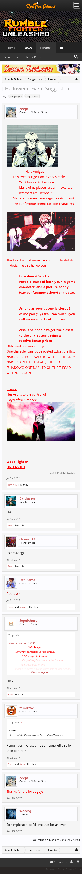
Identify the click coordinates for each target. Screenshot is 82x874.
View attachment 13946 (22, 643)
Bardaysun (27, 498)
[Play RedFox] (41, 5)
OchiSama (27, 580)
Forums (45, 47)
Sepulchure (28, 620)
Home (11, 47)
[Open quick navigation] (76, 79)
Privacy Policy (73, 869)
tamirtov (12, 484)
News (28, 47)
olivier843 (27, 539)
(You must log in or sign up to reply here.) (56, 840)
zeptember (32, 96)
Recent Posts (33, 57)
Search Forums (12, 57)
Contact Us (60, 862)
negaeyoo (16, 96)
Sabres (22, 764)
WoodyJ (25, 811)
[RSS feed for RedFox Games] (78, 862)
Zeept (24, 109)
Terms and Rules (55, 869)
